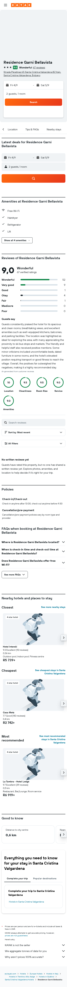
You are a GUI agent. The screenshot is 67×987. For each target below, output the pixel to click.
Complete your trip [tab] (17, 878)
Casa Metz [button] (8, 712)
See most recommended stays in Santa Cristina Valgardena (52, 739)
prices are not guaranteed (16, 935)
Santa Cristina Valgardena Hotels (19, 979)
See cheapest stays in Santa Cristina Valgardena (50, 672)
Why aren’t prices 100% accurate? (24, 957)
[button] (5, 5)
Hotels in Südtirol (46, 976)
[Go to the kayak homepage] (21, 5)
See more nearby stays (53, 607)
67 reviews (39, 67)
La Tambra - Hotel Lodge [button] (16, 781)
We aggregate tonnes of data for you (26, 951)
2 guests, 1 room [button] (16, 93)
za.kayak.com (10, 973)
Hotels (23, 973)
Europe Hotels (36, 973)
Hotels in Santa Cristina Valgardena (26, 901)
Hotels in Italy (52, 973)
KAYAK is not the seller (17, 945)
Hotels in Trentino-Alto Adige (22, 976)
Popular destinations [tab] (45, 878)
